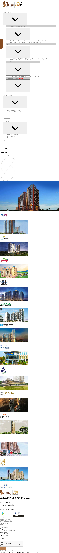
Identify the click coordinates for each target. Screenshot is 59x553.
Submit (3, 548)
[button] (2, 517)
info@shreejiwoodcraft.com (7, 509)
